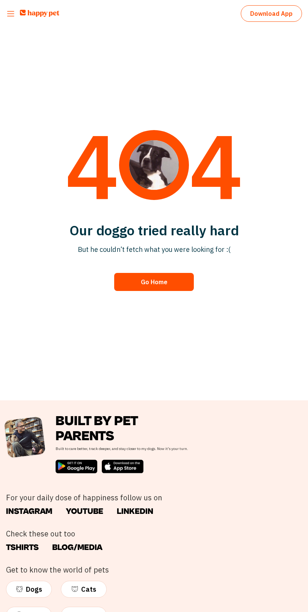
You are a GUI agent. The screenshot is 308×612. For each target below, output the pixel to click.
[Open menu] (10, 13)
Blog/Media (77, 547)
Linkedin (135, 511)
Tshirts (22, 547)
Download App (271, 13)
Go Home (154, 282)
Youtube (84, 511)
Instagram (29, 511)
